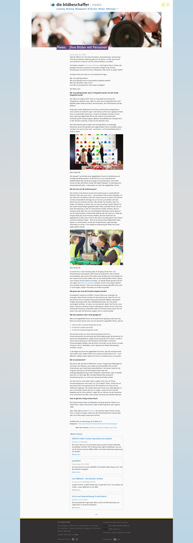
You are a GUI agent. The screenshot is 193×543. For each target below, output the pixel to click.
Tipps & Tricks (90, 482)
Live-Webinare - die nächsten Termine (87, 479)
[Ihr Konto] (163, 5)
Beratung (70, 9)
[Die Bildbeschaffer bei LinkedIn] (73, 539)
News (76, 535)
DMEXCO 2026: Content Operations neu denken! (92, 438)
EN (119, 539)
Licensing (61, 9)
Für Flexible (94, 526)
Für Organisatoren (83, 526)
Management (80, 9)
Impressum (107, 533)
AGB (128, 533)
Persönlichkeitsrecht (98, 424)
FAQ (65, 535)
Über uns (70, 535)
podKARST (76, 461)
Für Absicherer (63, 528)
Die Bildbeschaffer (64, 522)
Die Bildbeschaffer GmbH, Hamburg (115, 522)
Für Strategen (62, 526)
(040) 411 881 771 (114, 529)
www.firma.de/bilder (87, 283)
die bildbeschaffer (73, 4)
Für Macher (72, 526)
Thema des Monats (84, 424)
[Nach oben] (96, 515)
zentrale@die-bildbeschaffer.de (118, 526)
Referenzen (111, 9)
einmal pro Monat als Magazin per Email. (103, 428)
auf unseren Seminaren (92, 65)
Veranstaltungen (111, 424)
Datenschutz (122, 533)
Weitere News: (76, 434)
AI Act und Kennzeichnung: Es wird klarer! (89, 496)
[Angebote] (168, 5)
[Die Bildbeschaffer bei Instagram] (76, 539)
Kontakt (60, 535)
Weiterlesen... (76, 454)
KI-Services (92, 9)
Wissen (102, 9)
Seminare (91, 411)
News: (61, 47)
